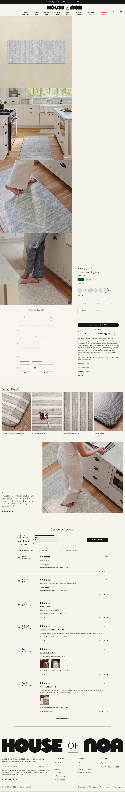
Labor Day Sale (103, 13)
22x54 (98, 303)
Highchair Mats (91, 13)
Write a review (97, 539)
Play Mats (36, 13)
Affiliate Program (60, 779)
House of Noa (6, 787)
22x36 (84, 303)
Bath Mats (67, 13)
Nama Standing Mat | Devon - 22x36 (57, 567)
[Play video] (69, 302)
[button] (113, 10)
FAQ (79, 762)
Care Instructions (84, 367)
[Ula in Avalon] (101, 290)
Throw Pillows (78, 13)
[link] (84, 269)
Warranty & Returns (84, 371)
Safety (80, 766)
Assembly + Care (84, 769)
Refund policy (82, 787)
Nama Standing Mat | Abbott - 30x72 (57, 671)
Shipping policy (118, 787)
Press (57, 766)
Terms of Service (6, 774)
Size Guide (81, 375)
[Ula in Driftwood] (80, 290)
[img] (27, 558)
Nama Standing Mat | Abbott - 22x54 (57, 614)
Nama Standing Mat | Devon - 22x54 (57, 591)
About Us (58, 762)
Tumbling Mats (57, 13)
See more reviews (62, 719)
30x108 (98, 311)
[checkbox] (74, 550)
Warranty (81, 776)
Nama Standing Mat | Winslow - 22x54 (57, 707)
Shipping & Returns (84, 772)
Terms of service (105, 787)
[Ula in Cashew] (85, 290)
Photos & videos (71, 550)
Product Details (83, 363)
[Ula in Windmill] (95, 290)
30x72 (84, 311)
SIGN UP (41, 766)
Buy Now (98, 329)
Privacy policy (93, 787)
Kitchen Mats (46, 13)
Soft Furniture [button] (25, 13)
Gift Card (58, 772)
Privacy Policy (18, 774)
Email (107, 763)
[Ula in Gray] (106, 290)
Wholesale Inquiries (61, 776)
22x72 (112, 303)
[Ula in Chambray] (90, 290)
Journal (57, 769)
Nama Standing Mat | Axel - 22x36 (56, 637)
